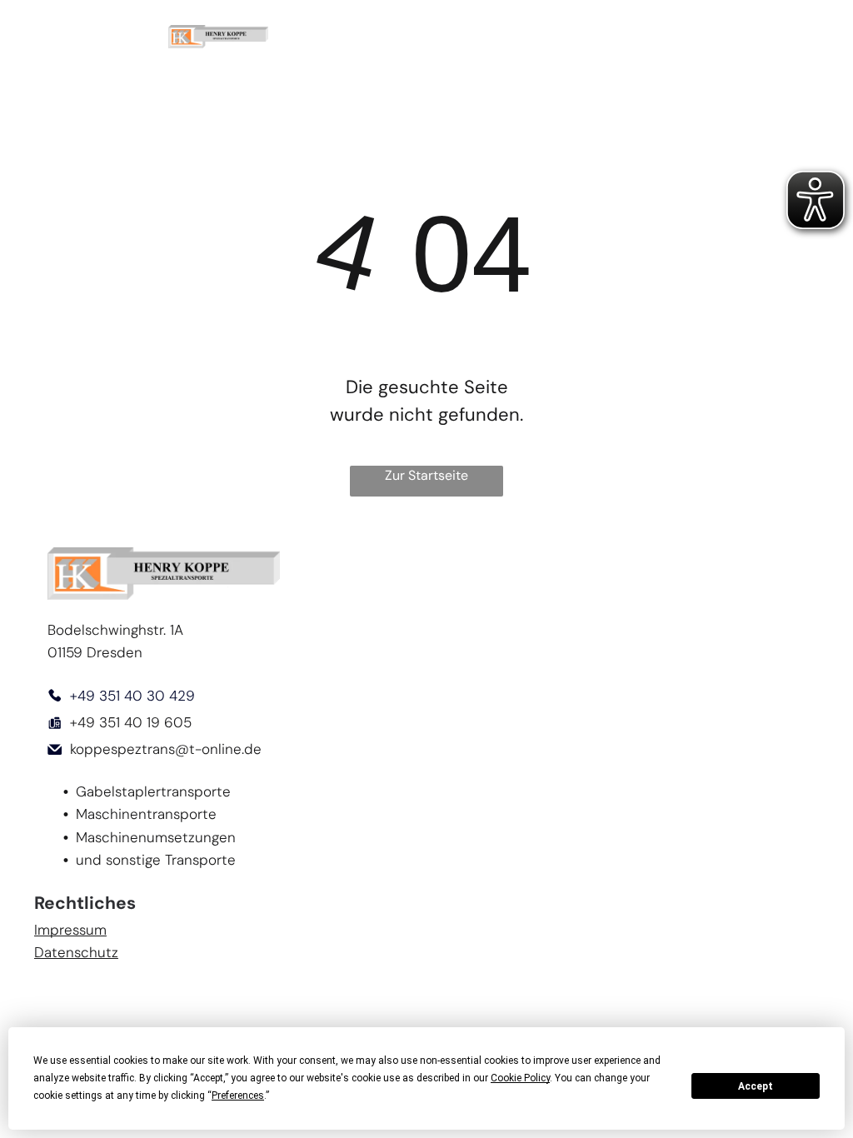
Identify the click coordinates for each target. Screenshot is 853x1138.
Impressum (70, 930)
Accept (755, 1086)
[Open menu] (810, 36)
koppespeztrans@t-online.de (166, 749)
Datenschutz (76, 952)
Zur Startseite (426, 475)
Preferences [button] (238, 1095)
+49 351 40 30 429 (132, 695)
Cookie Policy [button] (520, 1078)
